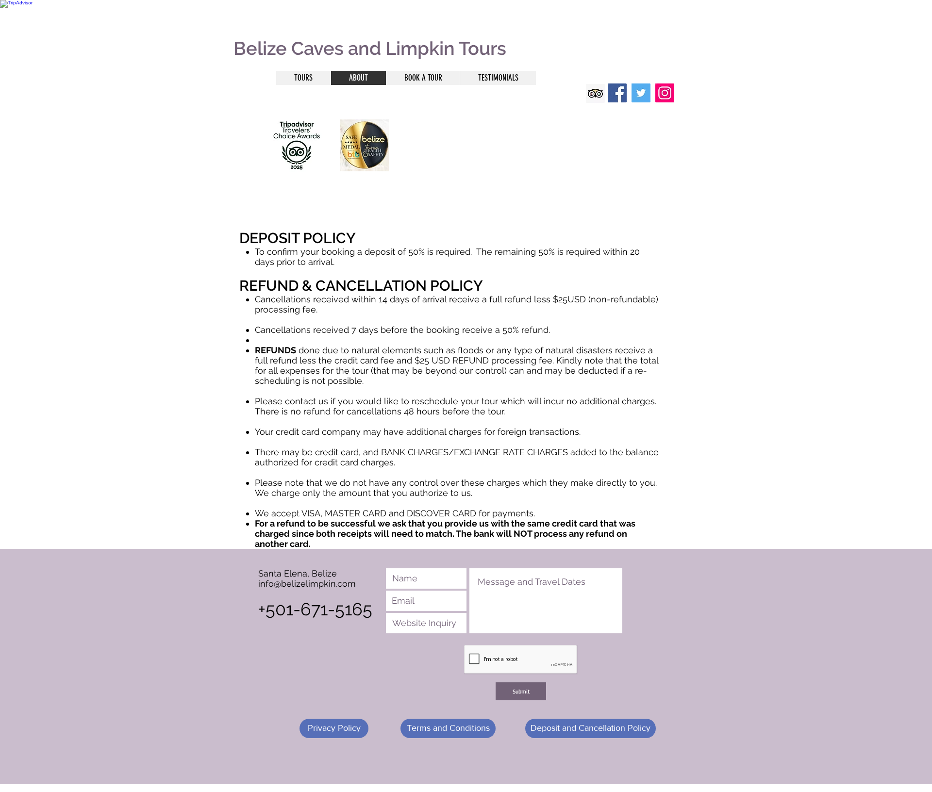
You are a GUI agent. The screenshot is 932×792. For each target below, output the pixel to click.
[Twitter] (641, 92)
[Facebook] (617, 92)
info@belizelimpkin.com (307, 583)
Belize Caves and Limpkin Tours (369, 48)
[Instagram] (664, 92)
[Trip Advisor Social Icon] (595, 93)
